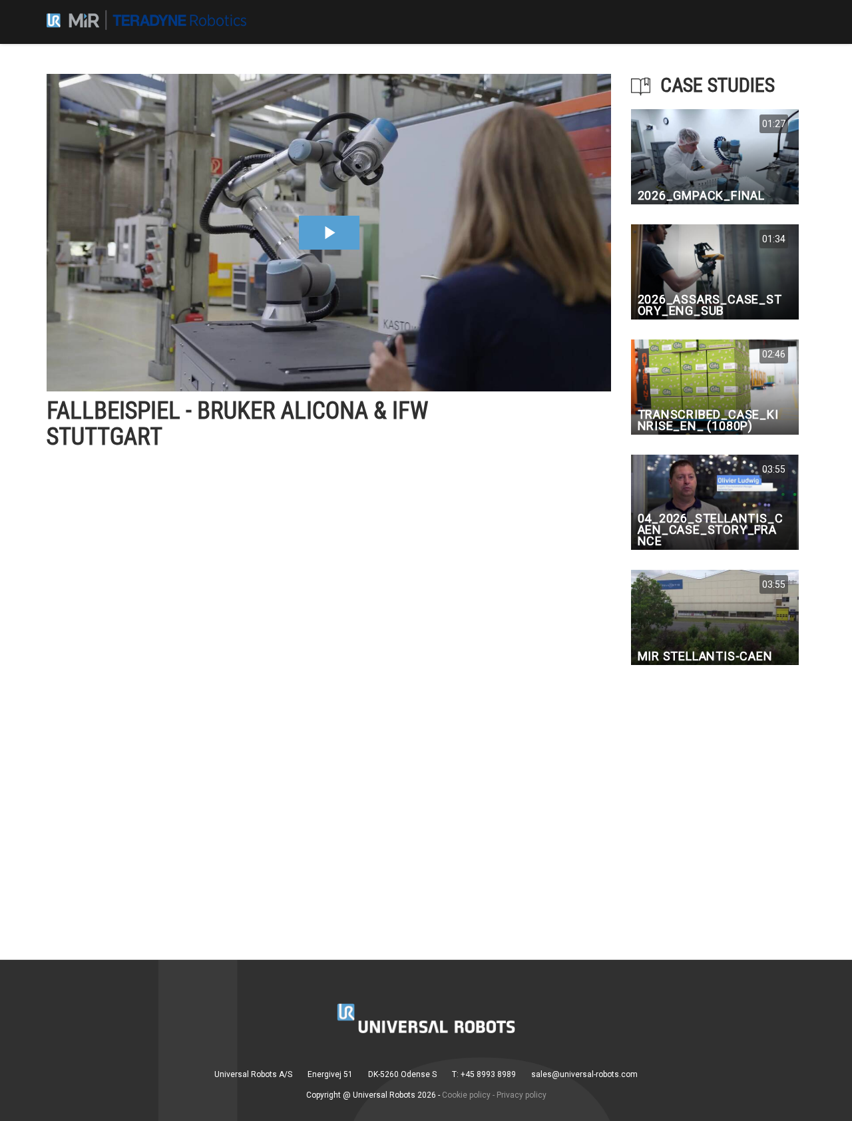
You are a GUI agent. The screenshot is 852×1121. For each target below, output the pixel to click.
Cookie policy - (468, 1095)
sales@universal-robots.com (584, 1074)
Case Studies (717, 85)
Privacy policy (521, 1095)
